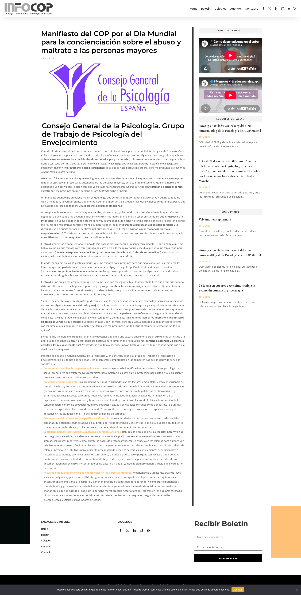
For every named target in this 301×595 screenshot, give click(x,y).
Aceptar (237, 589)
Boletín (206, 8)
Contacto (251, 8)
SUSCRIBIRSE (228, 558)
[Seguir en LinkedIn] (134, 530)
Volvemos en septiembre (215, 220)
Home (193, 8)
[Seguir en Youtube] (148, 530)
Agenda (235, 8)
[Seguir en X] (127, 530)
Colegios (220, 8)
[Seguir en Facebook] (120, 530)
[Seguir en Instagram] (141, 530)
